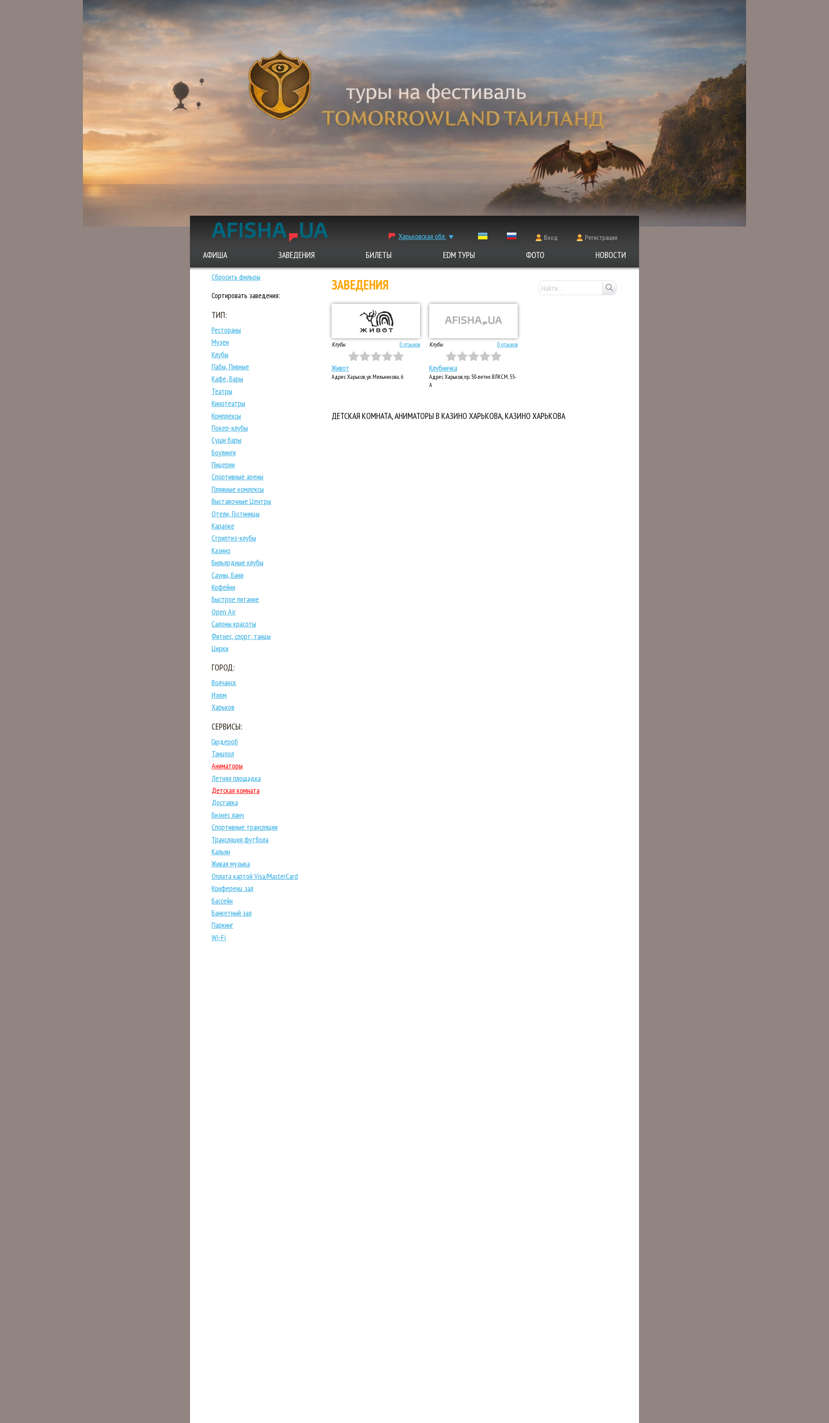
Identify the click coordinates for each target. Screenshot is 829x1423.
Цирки (220, 648)
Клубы (220, 354)
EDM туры (459, 255)
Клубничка (443, 368)
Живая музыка (231, 864)
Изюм (219, 695)
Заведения (296, 255)
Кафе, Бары (227, 379)
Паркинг (222, 925)
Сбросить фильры (236, 277)
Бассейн (222, 901)
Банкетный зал (232, 913)
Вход (551, 237)
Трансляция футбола (240, 839)
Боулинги (224, 452)
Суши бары (226, 440)
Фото (535, 255)
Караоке (223, 526)
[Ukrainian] (483, 238)
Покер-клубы (230, 428)
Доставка (225, 802)
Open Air (224, 612)
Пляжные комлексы (238, 489)
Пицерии (223, 464)
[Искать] (609, 288)
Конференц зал (232, 888)
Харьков (223, 707)
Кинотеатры (228, 403)
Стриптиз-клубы (234, 538)
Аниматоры (227, 766)
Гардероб (225, 741)
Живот (340, 368)
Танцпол (223, 754)
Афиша (215, 255)
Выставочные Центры (241, 501)
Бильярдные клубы (237, 562)
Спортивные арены (237, 477)
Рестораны (226, 330)
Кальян (221, 851)
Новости (610, 255)
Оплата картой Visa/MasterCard (255, 876)
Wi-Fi (219, 937)
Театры (222, 391)
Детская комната (235, 790)
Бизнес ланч (228, 815)
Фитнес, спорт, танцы (241, 636)
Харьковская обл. (422, 236)
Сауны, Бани (228, 575)
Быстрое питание (235, 599)
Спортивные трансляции (245, 827)
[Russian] (511, 238)
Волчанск (224, 682)
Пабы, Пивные (230, 366)
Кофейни (223, 587)
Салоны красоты (234, 624)
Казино (221, 550)
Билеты (379, 255)
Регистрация (601, 237)
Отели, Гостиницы (235, 514)
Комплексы (226, 416)
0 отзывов (409, 344)
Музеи (220, 342)
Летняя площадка (236, 778)
